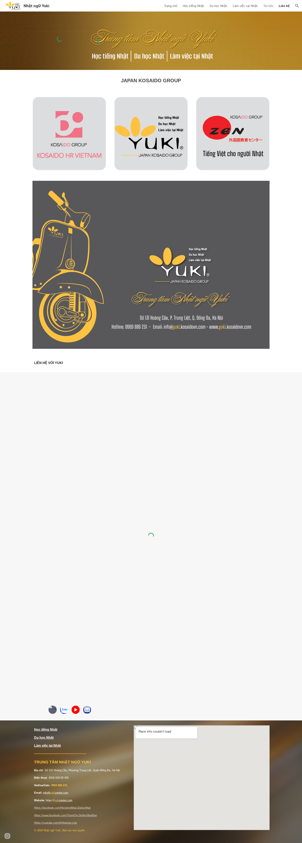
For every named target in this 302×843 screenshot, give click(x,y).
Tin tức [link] (268, 6)
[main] (151, 80)
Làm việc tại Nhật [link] (245, 6)
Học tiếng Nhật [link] (193, 6)
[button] (297, 6)
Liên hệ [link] (284, 6)
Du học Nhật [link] (218, 6)
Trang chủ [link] (170, 6)
